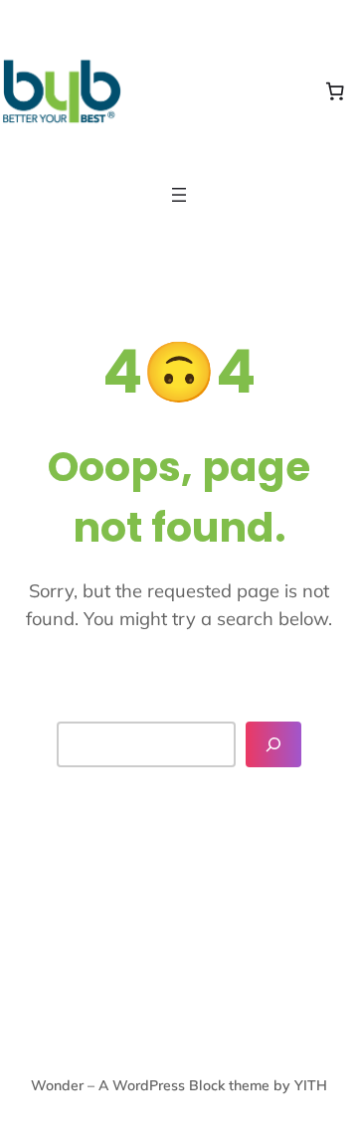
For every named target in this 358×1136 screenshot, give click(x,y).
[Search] (273, 744)
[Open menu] (179, 195)
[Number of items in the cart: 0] (335, 91)
